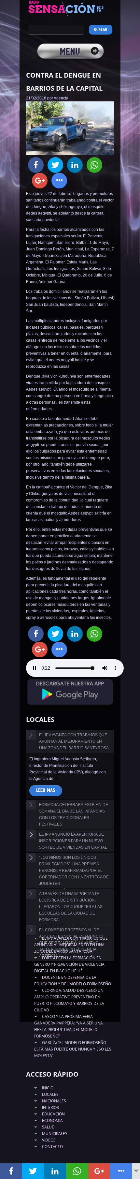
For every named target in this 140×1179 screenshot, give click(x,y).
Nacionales (54, 1101)
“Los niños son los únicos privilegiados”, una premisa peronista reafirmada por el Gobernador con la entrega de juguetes (74, 870)
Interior (50, 1107)
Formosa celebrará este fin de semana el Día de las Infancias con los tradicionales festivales (73, 814)
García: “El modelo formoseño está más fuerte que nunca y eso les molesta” (72, 1049)
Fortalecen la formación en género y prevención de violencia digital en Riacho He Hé (69, 964)
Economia (52, 1120)
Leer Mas (45, 790)
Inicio (47, 1088)
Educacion (53, 1114)
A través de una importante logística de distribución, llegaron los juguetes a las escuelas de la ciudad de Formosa (71, 906)
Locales (50, 1094)
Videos (49, 1140)
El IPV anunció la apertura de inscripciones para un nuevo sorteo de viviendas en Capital (73, 841)
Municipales (54, 1133)
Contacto (52, 1146)
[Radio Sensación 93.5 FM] (70, 8)
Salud (48, 1127)
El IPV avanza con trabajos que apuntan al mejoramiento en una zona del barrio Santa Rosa (74, 741)
